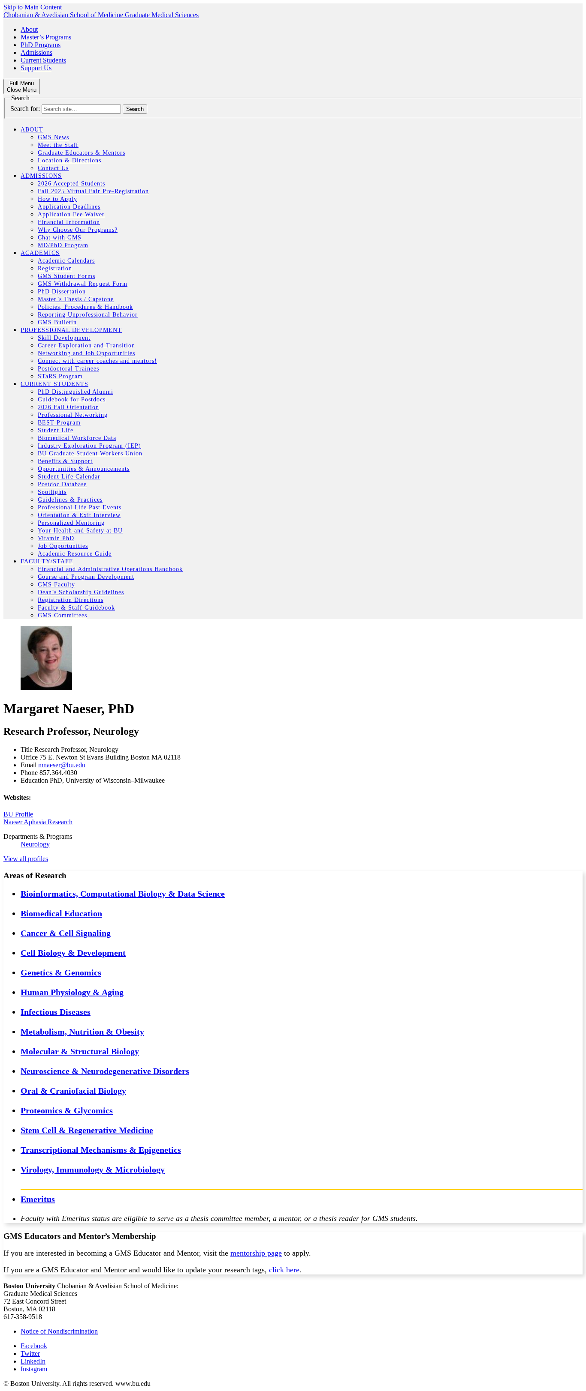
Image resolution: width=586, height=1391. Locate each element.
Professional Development (71, 330)
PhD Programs (40, 44)
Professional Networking (73, 415)
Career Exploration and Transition (86, 345)
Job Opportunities (63, 546)
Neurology (35, 844)
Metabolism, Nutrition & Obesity (82, 1031)
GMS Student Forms (66, 276)
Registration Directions (70, 600)
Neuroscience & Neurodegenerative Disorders (105, 1071)
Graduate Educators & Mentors (81, 153)
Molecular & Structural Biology (80, 1051)
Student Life (55, 430)
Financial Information (69, 222)
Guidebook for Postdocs (72, 399)
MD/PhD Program (63, 245)
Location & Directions (69, 160)
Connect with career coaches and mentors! (97, 361)
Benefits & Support (65, 461)
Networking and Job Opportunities (86, 353)
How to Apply (57, 199)
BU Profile (18, 814)
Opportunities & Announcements (84, 469)
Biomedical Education (61, 913)
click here (284, 1269)
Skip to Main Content (32, 7)
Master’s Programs (46, 37)
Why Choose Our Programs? (78, 230)
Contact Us (53, 168)
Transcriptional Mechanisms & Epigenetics (101, 1150)
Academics (40, 253)
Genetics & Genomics (61, 972)
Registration (55, 268)
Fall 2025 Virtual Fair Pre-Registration (93, 191)
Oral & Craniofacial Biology (73, 1090)
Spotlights (52, 492)
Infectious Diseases (56, 1012)
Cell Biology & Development (73, 952)
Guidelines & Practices (70, 500)
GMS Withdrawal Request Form (82, 284)
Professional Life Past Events (79, 507)
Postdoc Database (62, 484)
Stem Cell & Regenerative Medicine (87, 1130)
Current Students (43, 60)
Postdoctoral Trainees (68, 368)
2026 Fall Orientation (68, 407)
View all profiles (25, 858)
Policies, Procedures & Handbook (85, 307)
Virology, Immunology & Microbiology (93, 1169)
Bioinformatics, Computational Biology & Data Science (123, 893)
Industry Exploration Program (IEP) (89, 446)
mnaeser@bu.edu (61, 765)
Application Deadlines (69, 206)
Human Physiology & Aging (72, 992)
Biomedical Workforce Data (77, 438)
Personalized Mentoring (71, 523)
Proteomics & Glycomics (67, 1110)
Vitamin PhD (56, 538)
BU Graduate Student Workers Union (90, 453)
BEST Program (59, 422)
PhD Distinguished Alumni (75, 392)
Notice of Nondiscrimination (59, 1331)
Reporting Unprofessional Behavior (88, 314)
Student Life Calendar (69, 476)
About (29, 29)
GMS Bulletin (57, 322)
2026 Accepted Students (71, 183)
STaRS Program (60, 376)
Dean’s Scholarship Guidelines (81, 592)
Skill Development (64, 338)
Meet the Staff (58, 145)
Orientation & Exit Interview (79, 515)
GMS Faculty (56, 584)
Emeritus (38, 1199)
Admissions (36, 52)
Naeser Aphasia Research (37, 822)
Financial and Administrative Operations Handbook (110, 569)
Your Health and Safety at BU (80, 530)
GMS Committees (62, 615)
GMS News (53, 137)
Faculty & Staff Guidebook (76, 607)
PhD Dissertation (62, 291)
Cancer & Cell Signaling (66, 933)
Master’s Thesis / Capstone (76, 299)
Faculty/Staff (47, 561)
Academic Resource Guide (75, 553)
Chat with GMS (60, 237)
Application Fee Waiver (71, 214)
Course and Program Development (86, 577)
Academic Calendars (66, 260)
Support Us (36, 68)
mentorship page (256, 1253)
